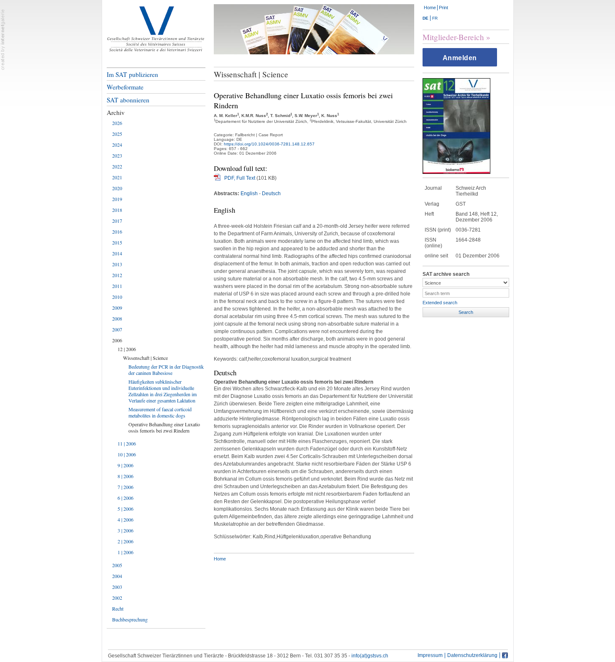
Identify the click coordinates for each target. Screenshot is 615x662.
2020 (117, 188)
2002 (117, 597)
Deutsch (271, 193)
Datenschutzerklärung (472, 655)
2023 (117, 155)
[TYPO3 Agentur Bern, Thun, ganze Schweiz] (3, 39)
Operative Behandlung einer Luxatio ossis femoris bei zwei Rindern (164, 427)
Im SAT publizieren (132, 74)
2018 (117, 209)
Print (443, 7)
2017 (117, 220)
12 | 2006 (127, 349)
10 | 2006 (127, 454)
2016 (117, 231)
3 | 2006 (125, 530)
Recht (117, 608)
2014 (117, 253)
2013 (117, 264)
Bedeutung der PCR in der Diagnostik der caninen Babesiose (166, 369)
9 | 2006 (125, 465)
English (249, 193)
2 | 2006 (125, 541)
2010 (117, 296)
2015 (117, 242)
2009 (117, 307)
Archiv (116, 112)
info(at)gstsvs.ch (369, 656)
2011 (117, 286)
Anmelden (460, 57)
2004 (117, 576)
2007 (117, 329)
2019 (117, 199)
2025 (117, 133)
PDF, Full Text (239, 178)
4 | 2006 (125, 519)
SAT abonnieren (128, 100)
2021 (117, 177)
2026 (117, 123)
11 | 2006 (127, 443)
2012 (117, 275)
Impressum (430, 655)
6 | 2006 (125, 497)
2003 (117, 586)
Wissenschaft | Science (145, 357)
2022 (117, 166)
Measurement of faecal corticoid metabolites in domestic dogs (160, 412)
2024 (117, 144)
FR (435, 18)
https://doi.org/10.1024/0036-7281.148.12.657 (269, 144)
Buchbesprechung (130, 619)
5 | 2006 (125, 508)
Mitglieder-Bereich (453, 37)
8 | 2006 (125, 476)
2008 (117, 318)
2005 (117, 565)
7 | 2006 (125, 487)
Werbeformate (125, 87)
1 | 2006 (125, 552)
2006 (117, 340)
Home (430, 7)
